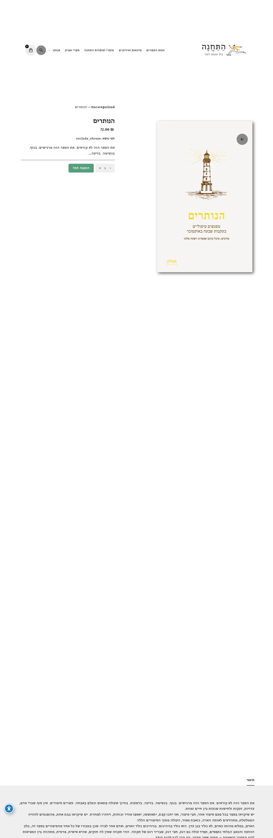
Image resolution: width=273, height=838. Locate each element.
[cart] (30, 50)
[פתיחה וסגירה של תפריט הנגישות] (9, 808)
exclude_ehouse (88, 138)
